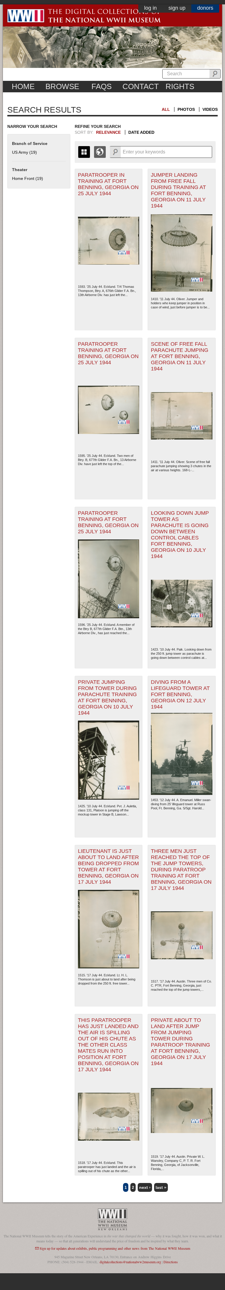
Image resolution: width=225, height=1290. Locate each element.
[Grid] (84, 152)
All (166, 109)
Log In (150, 8)
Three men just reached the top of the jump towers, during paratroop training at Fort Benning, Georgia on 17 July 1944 (181, 869)
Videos (210, 109)
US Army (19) (24, 152)
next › (145, 1187)
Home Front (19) (27, 178)
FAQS (101, 86)
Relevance (108, 132)
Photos (186, 109)
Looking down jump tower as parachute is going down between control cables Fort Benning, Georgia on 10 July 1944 (180, 534)
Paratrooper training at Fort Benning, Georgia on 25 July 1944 (108, 353)
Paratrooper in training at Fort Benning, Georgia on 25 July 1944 (108, 184)
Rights (180, 86)
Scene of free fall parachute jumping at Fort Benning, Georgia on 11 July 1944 (179, 356)
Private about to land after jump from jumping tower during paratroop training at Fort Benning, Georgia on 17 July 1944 (180, 1041)
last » (161, 1187)
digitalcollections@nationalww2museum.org (130, 1261)
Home (23, 86)
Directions (170, 1261)
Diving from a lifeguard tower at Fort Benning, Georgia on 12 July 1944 (180, 694)
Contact (140, 86)
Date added (141, 132)
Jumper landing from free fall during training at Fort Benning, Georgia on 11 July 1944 (178, 190)
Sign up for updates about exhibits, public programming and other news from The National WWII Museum (115, 1248)
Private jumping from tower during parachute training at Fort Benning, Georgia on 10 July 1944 (107, 697)
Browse (62, 86)
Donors (205, 8)
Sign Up (176, 8)
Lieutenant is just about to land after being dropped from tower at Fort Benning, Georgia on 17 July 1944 (108, 866)
